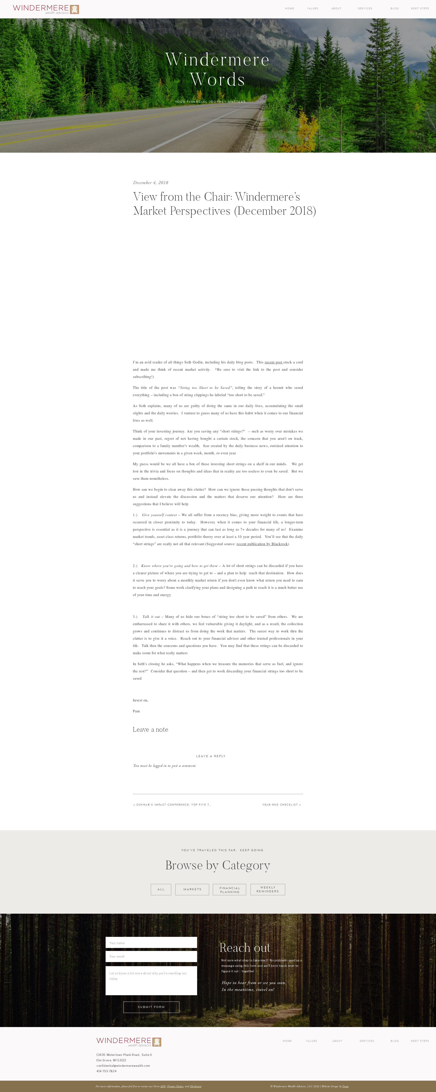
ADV (163, 1086)
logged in (160, 766)
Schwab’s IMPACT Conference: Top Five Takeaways (181, 805)
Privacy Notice (175, 1086)
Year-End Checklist (280, 805)
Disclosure (195, 1086)
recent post (274, 362)
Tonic (345, 1086)
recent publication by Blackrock (262, 543)
